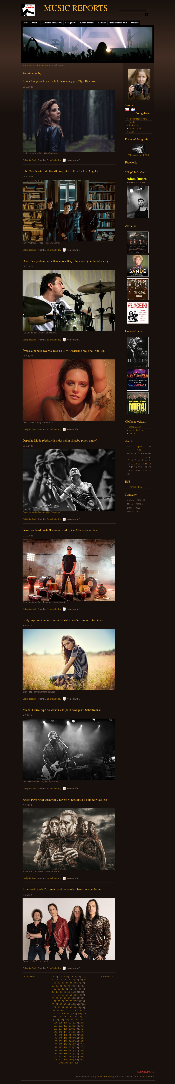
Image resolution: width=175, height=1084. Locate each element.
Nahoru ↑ (149, 1076)
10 (78, 976)
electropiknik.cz (136, 430)
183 (81, 1050)
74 (63, 1001)
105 (58, 1013)
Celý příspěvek (29, 160)
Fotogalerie (70, 22)
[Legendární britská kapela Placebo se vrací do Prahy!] (138, 323)
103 (82, 1010)
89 (55, 1007)
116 (79, 1016)
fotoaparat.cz (135, 427)
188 (76, 1053)
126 (66, 1023)
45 (82, 989)
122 (76, 1020)
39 (59, 989)
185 (60, 1053)
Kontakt (102, 22)
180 (66, 1050)
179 (60, 1050)
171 (81, 1044)
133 (71, 1026)
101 (71, 1010)
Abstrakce (133, 125)
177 (81, 1047)
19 (80, 979)
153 (81, 1035)
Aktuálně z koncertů (52, 22)
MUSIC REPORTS (76, 7)
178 (55, 1050)
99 (62, 1010)
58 (67, 995)
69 (76, 998)
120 (66, 1020)
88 (84, 1004)
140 (76, 1029)
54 (84, 992)
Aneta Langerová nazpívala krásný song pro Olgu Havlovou (59, 81)
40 (63, 989)
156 (66, 1038)
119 (61, 1020)
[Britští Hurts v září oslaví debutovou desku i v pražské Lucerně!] (138, 366)
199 (71, 1060)
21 (142, 467)
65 (61, 998)
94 (74, 1007)
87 (80, 1004)
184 (55, 1053)
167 (60, 1044)
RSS (100, 1076)
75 (67, 1001)
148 (55, 1035)
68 (72, 998)
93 (71, 1007)
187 (71, 1053)
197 (60, 1060)
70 (80, 998)
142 (55, 1032)
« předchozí (29, 976)
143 (60, 1032)
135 (81, 1026)
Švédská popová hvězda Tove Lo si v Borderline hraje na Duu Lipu (64, 351)
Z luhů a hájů (135, 128)
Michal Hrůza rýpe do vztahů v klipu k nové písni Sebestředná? (62, 710)
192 (66, 1056)
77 (74, 1001)
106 (63, 1013)
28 (82, 983)
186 (66, 1053)
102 (76, 1010)
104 (53, 1013)
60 (74, 995)
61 (78, 995)
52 (76, 992)
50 (69, 992)
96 (82, 1007)
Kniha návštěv (87, 22)
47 (57, 992)
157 (71, 1038)
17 (128, 467)
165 (81, 1041)
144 (66, 1032)
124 (55, 1023)
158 (76, 1038)
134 (76, 1026)
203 (66, 1063)
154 (55, 1038)
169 (71, 1044)
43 (74, 989)
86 (76, 1004)
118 (56, 1020)
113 (64, 1016)
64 (57, 998)
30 (57, 986)
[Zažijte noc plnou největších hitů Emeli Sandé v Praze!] (138, 276)
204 (71, 1063)
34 (72, 986)
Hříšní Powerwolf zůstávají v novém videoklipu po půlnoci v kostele (65, 799)
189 (81, 1053)
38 (55, 989)
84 (69, 1004)
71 (84, 998)
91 (63, 1007)
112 (59, 1016)
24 (128, 470)
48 (61, 992)
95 (78, 1007)
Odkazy (135, 22)
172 (55, 1047)
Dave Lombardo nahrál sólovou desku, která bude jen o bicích (61, 530)
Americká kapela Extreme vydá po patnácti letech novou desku (62, 889)
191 (60, 1056)
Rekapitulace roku (118, 22)
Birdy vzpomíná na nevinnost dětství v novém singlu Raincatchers (64, 620)
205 (76, 1063)
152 (76, 1035)
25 (71, 983)
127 (71, 1023)
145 (71, 1032)
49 (65, 992)
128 (76, 1023)
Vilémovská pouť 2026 (138, 155)
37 (84, 986)
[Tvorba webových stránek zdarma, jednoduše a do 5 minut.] (96, 1077)
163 (71, 1041)
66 (65, 998)
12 (135, 464)
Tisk (116, 1076)
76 (71, 1001)
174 (66, 1047)
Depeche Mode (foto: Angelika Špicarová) (42, 512)
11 (82, 976)
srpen (139, 446)
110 (84, 1013)
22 (59, 983)
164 (76, 1041)
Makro (131, 132)
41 (67, 989)
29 (53, 986)
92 (67, 1007)
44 (78, 989)
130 (55, 1026)
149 (60, 1035)
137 (60, 1029)
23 (63, 983)
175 (71, 1047)
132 (66, 1026)
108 (74, 1013)
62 (82, 995)
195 (81, 1056)
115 (74, 1016)
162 (66, 1041)
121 (71, 1020)
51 (72, 992)
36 (80, 986)
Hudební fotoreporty (138, 119)
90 (59, 1007)
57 (63, 995)
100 (66, 1010)
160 (55, 1041)
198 (66, 1060)
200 (76, 1060)
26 (74, 983)
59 (71, 995)
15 (146, 464)
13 (57, 979)
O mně (35, 22)
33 (69, 986)
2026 (139, 450)
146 (76, 1032)
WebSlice (108, 1076)
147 (81, 1032)
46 (53, 992)
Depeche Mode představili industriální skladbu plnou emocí (60, 440)
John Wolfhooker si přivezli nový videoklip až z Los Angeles (60, 171)
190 (55, 1056)
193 (71, 1056)
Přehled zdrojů (135, 487)
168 (66, 1044)
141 (81, 1029)
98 (58, 1010)
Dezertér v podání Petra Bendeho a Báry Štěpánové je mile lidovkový (65, 261)
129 (81, 1023)
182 (76, 1050)
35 (76, 986)
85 (72, 1004)
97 (54, 1010)
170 (76, 1044)
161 (60, 1041)
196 (55, 1060)
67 (69, 998)
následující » (107, 976)
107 (69, 1013)
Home (25, 22)
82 (61, 1004)
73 (59, 1001)
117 (84, 1016)
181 (71, 1050)
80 (53, 1004)
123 (81, 1020)
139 (71, 1029)
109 (79, 1013)
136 (55, 1029)
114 (69, 1016)
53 (80, 992)
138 (66, 1029)
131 (60, 1026)
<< (128, 446)
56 (59, 995)
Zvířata (132, 122)
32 (65, 986)
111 (54, 1016)
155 (60, 1038)
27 (78, 983)
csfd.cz (132, 433)
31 (61, 986)
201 (81, 1060)
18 (76, 979)
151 (71, 1035)
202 (61, 1063)
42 (71, 989)
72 (55, 1001)
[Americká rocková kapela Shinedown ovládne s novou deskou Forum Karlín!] (138, 299)
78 (78, 1001)
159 (81, 1038)
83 (65, 1004)
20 (84, 979)
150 (66, 1035)
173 (60, 1047)
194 (76, 1056)
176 (76, 1047)
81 (57, 1004)
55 (55, 995)
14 (142, 464)
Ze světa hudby (54, 160)
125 (60, 1023)
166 (55, 1044)
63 (53, 998)
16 (69, 979)
